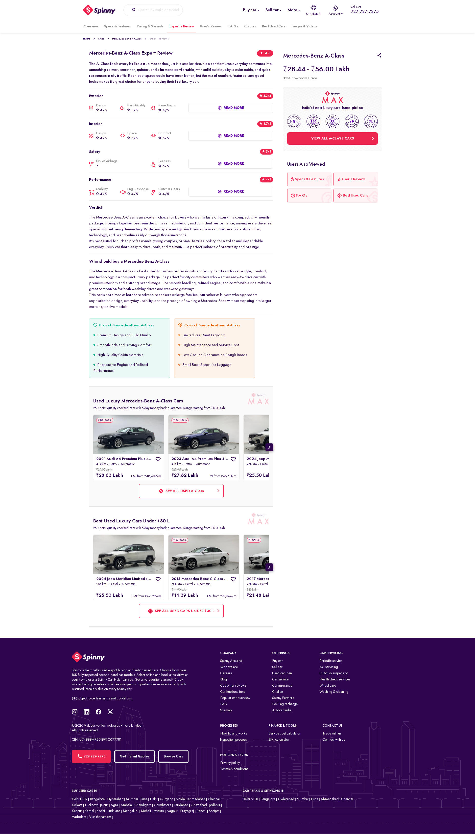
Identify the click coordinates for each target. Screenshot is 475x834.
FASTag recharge (285, 704)
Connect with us (333, 740)
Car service (280, 679)
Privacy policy (230, 763)
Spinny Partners (283, 698)
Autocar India (281, 710)
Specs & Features (117, 26)
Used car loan (282, 673)
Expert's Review (181, 26)
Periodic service (330, 661)
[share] (376, 56)
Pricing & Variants (150, 26)
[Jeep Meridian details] (128, 554)
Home (86, 39)
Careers (226, 673)
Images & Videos (304, 26)
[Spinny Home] (131, 657)
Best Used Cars (273, 26)
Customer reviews (233, 686)
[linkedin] (89, 713)
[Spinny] (99, 10)
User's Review (210, 26)
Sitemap (226, 710)
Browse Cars (173, 756)
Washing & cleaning (333, 692)
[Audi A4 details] (203, 434)
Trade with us (331, 733)
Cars (101, 39)
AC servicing (328, 667)
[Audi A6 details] (128, 434)
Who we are (229, 667)
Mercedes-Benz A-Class (127, 39)
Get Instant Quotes (134, 756)
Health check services (334, 679)
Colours (250, 26)
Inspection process (233, 740)
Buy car (277, 661)
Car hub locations (232, 692)
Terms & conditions (234, 769)
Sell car (277, 667)
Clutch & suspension (333, 673)
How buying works (233, 733)
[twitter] (113, 713)
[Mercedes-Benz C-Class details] (203, 554)
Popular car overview (235, 698)
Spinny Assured (231, 661)
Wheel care (327, 686)
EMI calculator (279, 740)
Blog (223, 679)
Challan (277, 692)
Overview (91, 26)
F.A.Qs (232, 26)
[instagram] (78, 713)
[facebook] (101, 713)
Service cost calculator (285, 733)
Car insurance (282, 686)
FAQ (223, 704)
